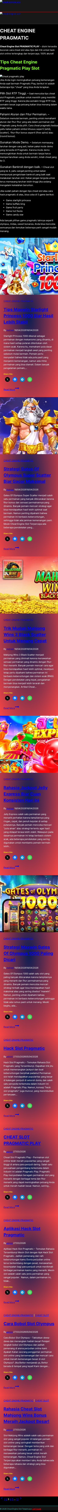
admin (9, 1056)
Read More (11, 389)
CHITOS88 (36, 1509)
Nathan (10, 330)
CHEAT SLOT (42, 1315)
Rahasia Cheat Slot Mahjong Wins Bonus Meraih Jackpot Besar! (26, 1415)
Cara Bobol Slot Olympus (29, 1323)
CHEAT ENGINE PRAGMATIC (18, 301)
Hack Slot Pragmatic (24, 1048)
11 (17, 1499)
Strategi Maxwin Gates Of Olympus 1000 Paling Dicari (28, 953)
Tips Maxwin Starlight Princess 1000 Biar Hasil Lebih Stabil (28, 315)
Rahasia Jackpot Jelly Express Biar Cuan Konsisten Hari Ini (26, 794)
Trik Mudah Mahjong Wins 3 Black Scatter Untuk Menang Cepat (25, 634)
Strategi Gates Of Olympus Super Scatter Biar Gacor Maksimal (27, 475)
